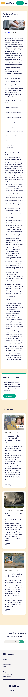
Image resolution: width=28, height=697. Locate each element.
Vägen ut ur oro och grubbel (11, 382)
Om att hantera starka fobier (13, 515)
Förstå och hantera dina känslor (11, 384)
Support (5, 666)
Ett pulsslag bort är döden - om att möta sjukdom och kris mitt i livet (13, 439)
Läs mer (8, 484)
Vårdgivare (5, 672)
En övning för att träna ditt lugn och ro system (13, 575)
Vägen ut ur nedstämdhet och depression (11, 389)
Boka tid (20, 3)
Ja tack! (21, 641)
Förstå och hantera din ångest (11, 386)
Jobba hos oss (6, 661)
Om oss (5, 659)
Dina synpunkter (7, 664)
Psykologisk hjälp (7, 674)
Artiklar (9, 32)
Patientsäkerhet (7, 676)
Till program (9, 396)
